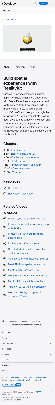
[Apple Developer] (9, 3)
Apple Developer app (37, 378)
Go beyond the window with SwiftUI (28, 258)
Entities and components (25, 157)
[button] (35, 3)
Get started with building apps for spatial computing (26, 251)
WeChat (29, 380)
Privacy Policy (22, 397)
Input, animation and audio (27, 164)
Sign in (43, 3)
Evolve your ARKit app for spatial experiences (26, 235)
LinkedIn (21, 380)
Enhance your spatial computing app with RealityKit (28, 226)
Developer (13, 321)
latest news (14, 378)
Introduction (18, 150)
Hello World (14, 188)
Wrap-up (17, 172)
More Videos (10, 19)
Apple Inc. (22, 392)
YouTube (40, 380)
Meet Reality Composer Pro (23, 269)
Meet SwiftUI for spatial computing (27, 275)
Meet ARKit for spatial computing (26, 264)
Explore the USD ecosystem (24, 243)
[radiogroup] (11, 385)
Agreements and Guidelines (13, 400)
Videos (6, 10)
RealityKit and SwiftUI (23, 153)
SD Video (27, 193)
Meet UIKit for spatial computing (26, 281)
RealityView (18, 161)
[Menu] (51, 3)
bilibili (15, 380)
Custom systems (22, 168)
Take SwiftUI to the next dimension (27, 286)
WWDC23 (36, 321)
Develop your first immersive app (26, 218)
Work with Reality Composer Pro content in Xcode (26, 294)
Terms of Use (7, 397)
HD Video (13, 193)
